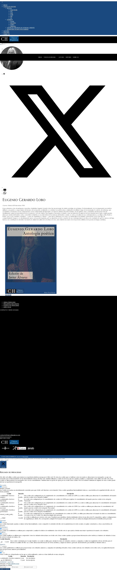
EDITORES (68, 57)
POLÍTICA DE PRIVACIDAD (11, 305)
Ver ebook (8, 295)
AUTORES (61, 57)
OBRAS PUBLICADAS (9, 302)
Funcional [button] (2, 520)
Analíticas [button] (2, 532)
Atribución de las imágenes (5, 436)
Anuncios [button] (2, 544)
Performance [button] (4, 527)
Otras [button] (1, 551)
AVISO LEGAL (7, 307)
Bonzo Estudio (25, 456)
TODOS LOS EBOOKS (50, 57)
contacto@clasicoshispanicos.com (10, 435)
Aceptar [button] (6, 460)
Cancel (7, 569)
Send (2, 569)
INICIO (40, 57)
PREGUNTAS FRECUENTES (11, 304)
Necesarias (4, 487)
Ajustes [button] (2, 460)
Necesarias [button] (3, 485)
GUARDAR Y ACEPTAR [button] (6, 562)
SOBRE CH (76, 57)
